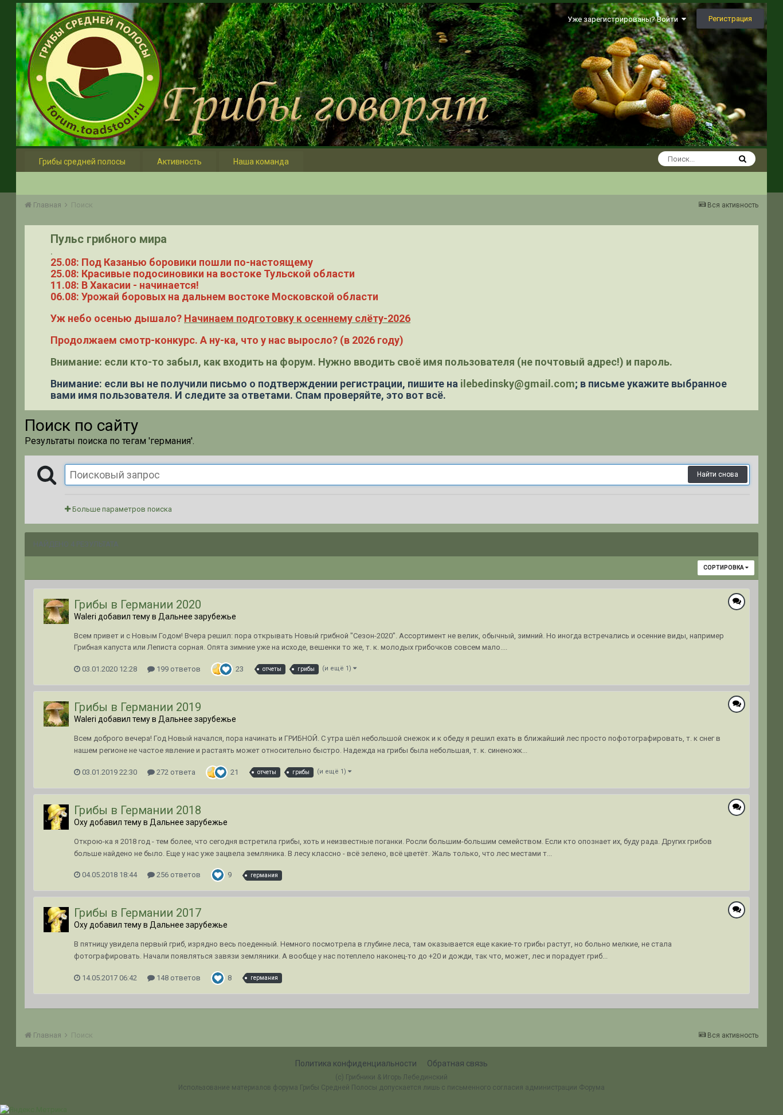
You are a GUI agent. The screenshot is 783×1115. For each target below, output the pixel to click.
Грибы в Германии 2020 (137, 604)
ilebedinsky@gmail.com (517, 384)
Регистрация (730, 18)
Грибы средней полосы (82, 161)
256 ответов (178, 874)
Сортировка (724, 567)
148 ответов (178, 977)
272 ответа (175, 772)
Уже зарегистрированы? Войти (624, 19)
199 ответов (178, 669)
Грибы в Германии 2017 (137, 913)
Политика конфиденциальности (356, 1063)
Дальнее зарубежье (197, 616)
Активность (179, 161)
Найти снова (717, 474)
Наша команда (261, 161)
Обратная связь (457, 1063)
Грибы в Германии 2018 (137, 810)
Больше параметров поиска (121, 509)
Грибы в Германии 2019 (137, 707)
